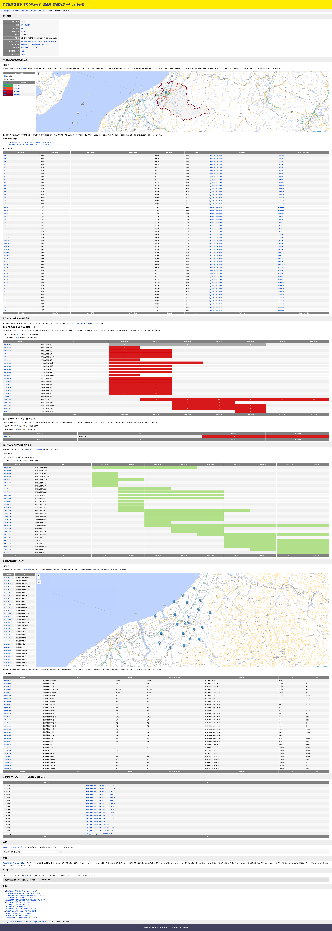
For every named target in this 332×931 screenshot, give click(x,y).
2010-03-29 (7, 267)
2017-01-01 (7, 292)
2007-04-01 (7, 258)
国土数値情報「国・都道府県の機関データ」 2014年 (22, 909)
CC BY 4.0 (28, 875)
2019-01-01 (7, 298)
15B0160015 (7, 369)
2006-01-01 (7, 255)
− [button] (38, 76)
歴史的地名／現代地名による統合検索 (14, 847)
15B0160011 (7, 363)
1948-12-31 (7, 158)
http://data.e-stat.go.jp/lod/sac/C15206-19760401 (101, 822)
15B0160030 (7, 393)
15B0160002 (7, 348)
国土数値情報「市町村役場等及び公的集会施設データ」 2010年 (25, 900)
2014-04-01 (7, 283)
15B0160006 (7, 756)
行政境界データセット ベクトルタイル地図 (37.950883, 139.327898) (27, 144)
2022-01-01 (7, 307)
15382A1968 (7, 519)
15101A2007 (7, 552)
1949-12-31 (7, 161)
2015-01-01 (7, 286)
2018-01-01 (7, 295)
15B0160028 (7, 390)
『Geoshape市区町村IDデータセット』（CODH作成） (22, 917)
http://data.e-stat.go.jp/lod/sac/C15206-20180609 (101, 785)
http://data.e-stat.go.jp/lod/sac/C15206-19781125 (101, 815)
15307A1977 (7, 534)
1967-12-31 (7, 228)
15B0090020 (7, 396)
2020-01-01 (7, 301)
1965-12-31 (7, 222)
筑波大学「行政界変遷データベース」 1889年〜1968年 (23, 893)
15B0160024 (7, 387)
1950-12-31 (7, 167)
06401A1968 (7, 525)
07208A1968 (7, 549)
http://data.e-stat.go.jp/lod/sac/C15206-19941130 (101, 803)
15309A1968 (7, 408)
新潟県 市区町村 (26, 41)
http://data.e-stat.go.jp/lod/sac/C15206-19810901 (101, 812)
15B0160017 (7, 375)
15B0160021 (7, 384)
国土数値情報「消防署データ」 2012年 (18, 906)
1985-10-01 (7, 243)
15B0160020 (7, 381)
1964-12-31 (7, 216)
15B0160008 (7, 354)
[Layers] (39, 81)
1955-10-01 (7, 183)
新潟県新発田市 (25, 25)
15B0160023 (7, 765)
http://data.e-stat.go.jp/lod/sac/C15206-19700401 (101, 831)
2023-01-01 (7, 310)
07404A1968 (7, 510)
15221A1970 (7, 528)
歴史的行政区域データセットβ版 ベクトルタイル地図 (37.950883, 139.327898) (30, 142)
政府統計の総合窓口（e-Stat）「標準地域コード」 (21, 913)
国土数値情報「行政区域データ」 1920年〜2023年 (22, 891)
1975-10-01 (7, 237)
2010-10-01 (7, 271)
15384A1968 (7, 498)
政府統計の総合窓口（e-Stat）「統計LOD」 (19, 915)
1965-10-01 (7, 219)
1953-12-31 (7, 177)
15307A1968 (7, 468)
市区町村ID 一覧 (44, 11)
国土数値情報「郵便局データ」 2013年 (18, 902)
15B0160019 (7, 378)
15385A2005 (7, 546)
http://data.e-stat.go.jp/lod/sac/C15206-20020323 (101, 800)
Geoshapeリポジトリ (9, 11)
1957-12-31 (7, 192)
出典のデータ (23, 68)
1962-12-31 (7, 210)
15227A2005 (7, 543)
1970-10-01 (7, 234)
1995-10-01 (7, 246)
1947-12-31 (7, 155)
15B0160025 (7, 768)
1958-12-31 (7, 195)
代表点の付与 (26, 570)
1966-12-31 (7, 225)
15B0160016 (7, 372)
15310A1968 (7, 516)
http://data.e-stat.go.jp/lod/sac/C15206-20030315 (101, 797)
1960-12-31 (7, 204)
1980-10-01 (7, 240)
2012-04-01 (7, 277)
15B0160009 (7, 357)
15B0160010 (7, 360)
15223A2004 (7, 540)
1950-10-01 (7, 164)
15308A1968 (7, 405)
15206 (23, 51)
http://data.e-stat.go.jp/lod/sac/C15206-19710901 (101, 828)
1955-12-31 (7, 186)
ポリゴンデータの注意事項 (80, 323)
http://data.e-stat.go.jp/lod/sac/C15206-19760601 (101, 818)
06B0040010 (7, 507)
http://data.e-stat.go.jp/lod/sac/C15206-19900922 (101, 806)
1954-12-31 (7, 180)
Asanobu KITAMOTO (150, 927)
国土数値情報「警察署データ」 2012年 (18, 904)
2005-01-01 (7, 252)
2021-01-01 (7, 304)
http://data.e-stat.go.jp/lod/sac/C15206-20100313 (101, 788)
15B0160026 (7, 762)
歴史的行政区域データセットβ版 (27, 11)
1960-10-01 (7, 201)
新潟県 (23, 31)
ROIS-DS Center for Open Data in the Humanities (173, 927)
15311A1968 (7, 345)
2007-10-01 (7, 261)
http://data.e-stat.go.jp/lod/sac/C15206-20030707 (101, 794)
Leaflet (314, 131)
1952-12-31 (7, 174)
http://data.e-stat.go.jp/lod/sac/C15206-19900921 (101, 809)
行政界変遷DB (10, 79)
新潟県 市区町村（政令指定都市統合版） (44, 41)
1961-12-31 (7, 207)
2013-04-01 (7, 280)
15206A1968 (7, 399)
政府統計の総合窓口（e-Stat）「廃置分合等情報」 (21, 911)
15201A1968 (7, 537)
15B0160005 (7, 351)
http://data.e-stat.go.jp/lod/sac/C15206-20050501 (101, 791)
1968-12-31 (7, 231)
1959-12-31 (7, 198)
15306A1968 (7, 402)
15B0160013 (7, 366)
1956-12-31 (7, 189)
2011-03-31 (7, 274)
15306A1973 (7, 411)
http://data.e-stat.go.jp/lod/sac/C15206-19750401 (101, 825)
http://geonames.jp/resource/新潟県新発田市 (99, 834)
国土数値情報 (9, 76)
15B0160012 (7, 504)
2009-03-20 (7, 264)
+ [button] (38, 74)
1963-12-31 (7, 213)
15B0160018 (7, 759)
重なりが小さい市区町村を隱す (27, 338)
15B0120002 (7, 501)
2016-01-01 (7, 289)
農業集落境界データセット (29, 48)
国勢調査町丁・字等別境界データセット (33, 44)
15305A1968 (7, 522)
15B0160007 (7, 741)
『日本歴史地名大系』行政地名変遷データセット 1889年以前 (25, 895)
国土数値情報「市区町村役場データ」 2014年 (20, 898)
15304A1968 (7, 513)
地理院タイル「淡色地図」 (322, 131)
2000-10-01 (7, 249)
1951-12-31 (7, 171)
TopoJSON (212, 155)
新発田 (23, 28)
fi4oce (23, 54)
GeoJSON (219, 155)
